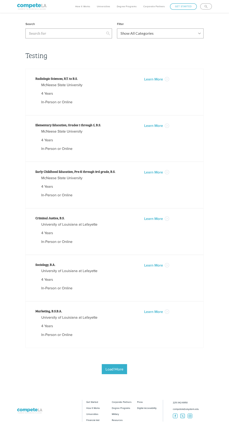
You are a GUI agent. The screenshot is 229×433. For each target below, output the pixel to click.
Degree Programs (127, 6)
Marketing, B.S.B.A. (48, 310)
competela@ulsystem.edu (186, 409)
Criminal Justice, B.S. (50, 217)
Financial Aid (92, 420)
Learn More (154, 79)
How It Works (82, 6)
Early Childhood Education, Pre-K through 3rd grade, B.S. (75, 171)
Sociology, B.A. (45, 264)
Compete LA (31, 5)
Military (115, 414)
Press (140, 402)
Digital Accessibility (147, 408)
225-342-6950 (180, 402)
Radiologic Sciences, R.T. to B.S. (56, 78)
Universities (103, 6)
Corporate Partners (154, 6)
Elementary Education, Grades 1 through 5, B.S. (68, 124)
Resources (117, 420)
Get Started (183, 6)
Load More (114, 369)
